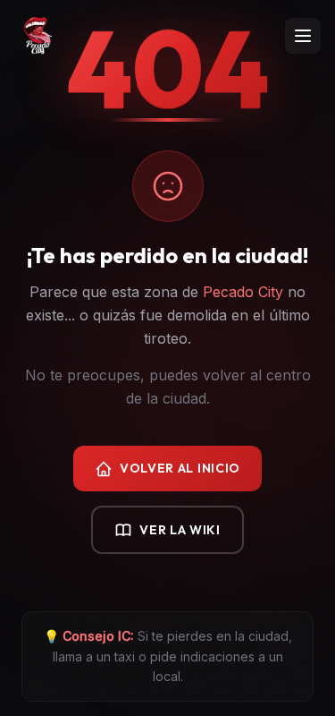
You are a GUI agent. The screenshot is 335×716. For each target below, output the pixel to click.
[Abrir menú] (303, 36)
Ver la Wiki (180, 530)
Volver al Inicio (180, 468)
